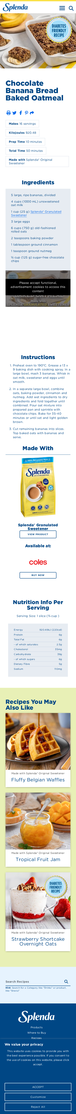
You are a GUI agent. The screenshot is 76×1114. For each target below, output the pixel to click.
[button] (8, 112)
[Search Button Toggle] (70, 8)
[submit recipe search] (67, 982)
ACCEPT (38, 1086)
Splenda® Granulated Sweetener (36, 213)
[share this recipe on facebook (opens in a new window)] (20, 112)
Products (37, 1027)
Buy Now (38, 575)
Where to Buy (36, 1032)
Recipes (36, 1038)
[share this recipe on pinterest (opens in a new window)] (26, 112)
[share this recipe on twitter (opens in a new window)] (14, 112)
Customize (38, 1096)
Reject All (38, 1106)
